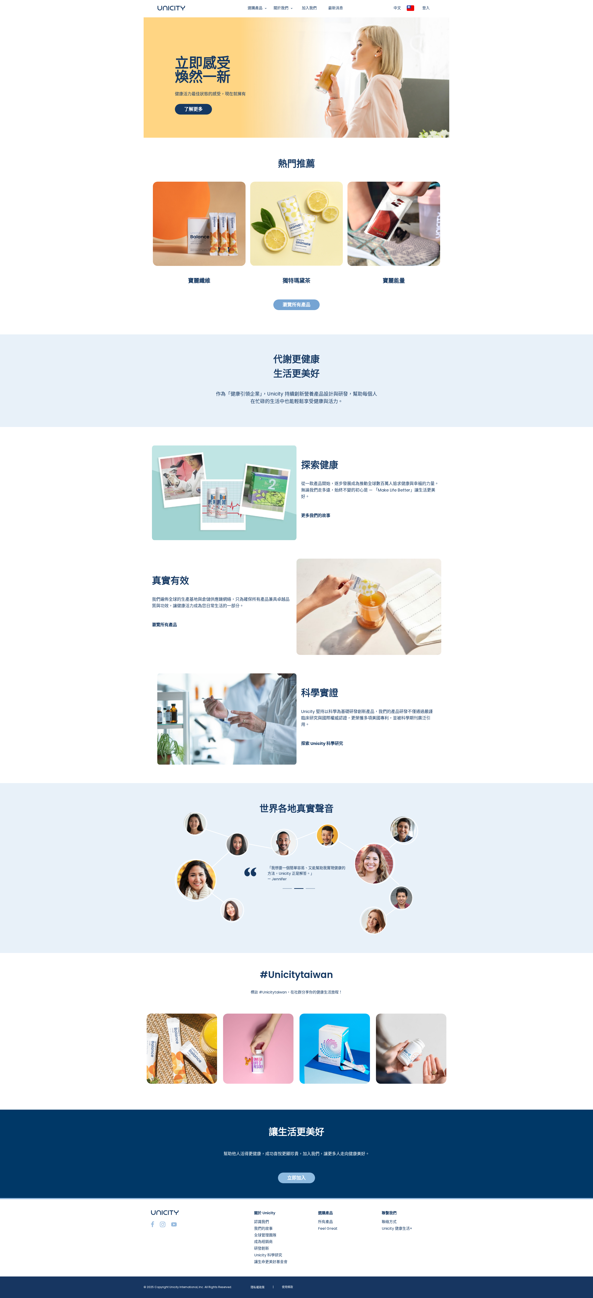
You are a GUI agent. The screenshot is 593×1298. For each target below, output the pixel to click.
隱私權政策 (258, 1287)
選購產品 (255, 8)
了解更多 (193, 109)
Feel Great (328, 1228)
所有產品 (325, 1221)
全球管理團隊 (265, 1235)
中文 (397, 8)
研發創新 (261, 1248)
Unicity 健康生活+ (397, 1228)
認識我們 (261, 1221)
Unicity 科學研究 (268, 1255)
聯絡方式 (389, 1221)
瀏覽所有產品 (296, 305)
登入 (426, 8)
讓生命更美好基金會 (270, 1261)
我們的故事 (263, 1228)
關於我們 (281, 8)
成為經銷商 (263, 1241)
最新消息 (335, 8)
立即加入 (296, 1178)
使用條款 (287, 1287)
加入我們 (309, 8)
